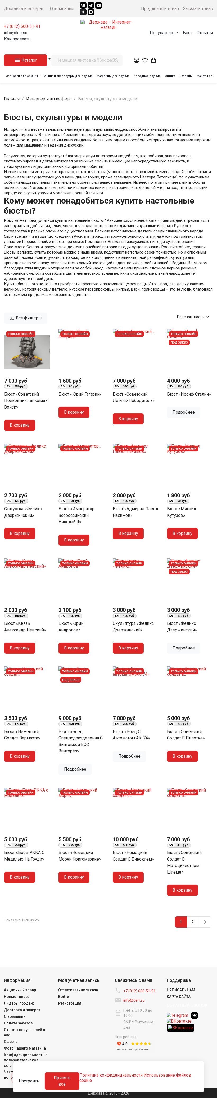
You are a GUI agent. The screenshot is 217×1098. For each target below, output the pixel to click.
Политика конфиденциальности (111, 1075)
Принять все (62, 1081)
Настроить (29, 1080)
